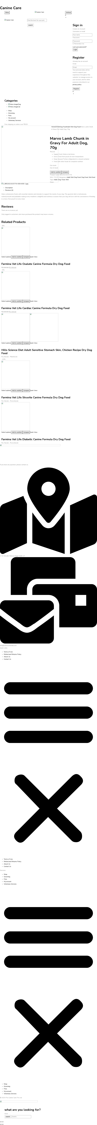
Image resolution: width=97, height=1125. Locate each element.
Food (63, 180)
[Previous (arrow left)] (1, 1124)
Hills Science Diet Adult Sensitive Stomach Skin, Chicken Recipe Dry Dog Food (46, 351)
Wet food (92, 177)
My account (7, 882)
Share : (52, 182)
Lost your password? (80, 47)
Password (76, 38)
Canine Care (10, 8)
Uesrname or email (79, 31)
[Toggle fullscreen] (2, 1121)
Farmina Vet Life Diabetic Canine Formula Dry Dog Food (35, 439)
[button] (79, 16)
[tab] (50, 188)
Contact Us (7, 659)
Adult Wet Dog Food (73, 127)
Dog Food (63, 127)
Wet (67, 180)
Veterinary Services (10, 884)
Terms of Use (8, 652)
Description (9, 188)
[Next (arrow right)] (2, 1124)
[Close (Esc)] (1, 1121)
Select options (6, 257)
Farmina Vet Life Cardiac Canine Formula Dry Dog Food (35, 308)
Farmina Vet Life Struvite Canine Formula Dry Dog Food (35, 397)
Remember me (79, 44)
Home (53, 127)
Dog (59, 180)
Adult (55, 180)
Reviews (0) (9, 190)
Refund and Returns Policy (12, 654)
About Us (7, 657)
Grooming (7, 877)
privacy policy (77, 85)
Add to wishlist (56, 172)
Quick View (33, 257)
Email (74, 64)
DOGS (57, 127)
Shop (5, 874)
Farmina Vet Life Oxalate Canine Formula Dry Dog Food (35, 264)
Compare (65, 172)
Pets (5, 879)
